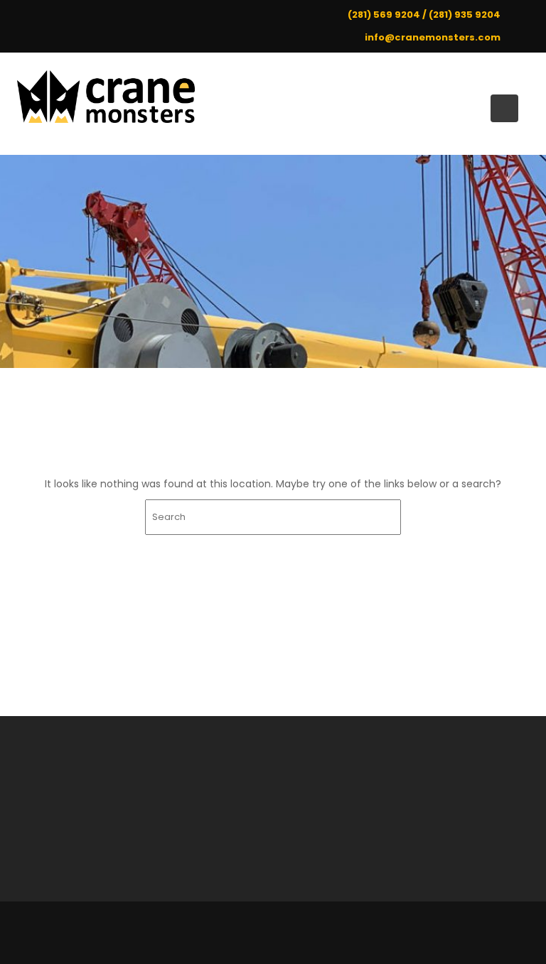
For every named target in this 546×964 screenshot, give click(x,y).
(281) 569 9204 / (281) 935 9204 (424, 14)
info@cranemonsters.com (432, 37)
